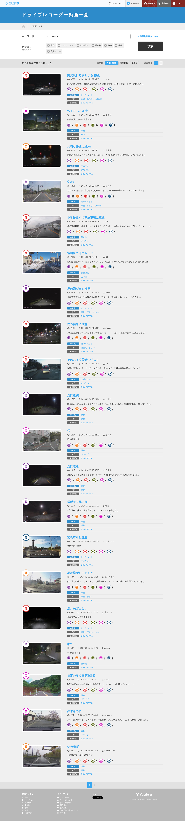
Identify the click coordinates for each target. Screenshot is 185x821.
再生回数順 (111, 63)
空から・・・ (76, 181)
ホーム (24, 26)
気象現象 (84, 45)
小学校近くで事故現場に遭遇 (86, 217)
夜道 (83, 99)
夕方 (83, 134)
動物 (110, 45)
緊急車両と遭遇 (77, 537)
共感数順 (124, 63)
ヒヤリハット (67, 45)
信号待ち (85, 170)
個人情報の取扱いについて (70, 810)
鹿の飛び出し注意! (79, 288)
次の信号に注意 (77, 324)
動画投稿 (149, 3)
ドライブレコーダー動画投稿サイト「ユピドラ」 (15, 3)
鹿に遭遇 (73, 466)
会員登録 (164, 3)
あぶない (90, 99)
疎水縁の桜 (74, 711)
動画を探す (133, 3)
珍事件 (99, 206)
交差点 (84, 348)
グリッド (161, 63)
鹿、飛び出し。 (77, 608)
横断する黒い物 (77, 501)
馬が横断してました (80, 572)
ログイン (178, 3)
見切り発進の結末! (79, 146)
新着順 (134, 63)
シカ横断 (73, 746)
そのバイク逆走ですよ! (82, 359)
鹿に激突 (73, 395)
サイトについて (116, 3)
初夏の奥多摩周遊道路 (81, 675)
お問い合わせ (65, 803)
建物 (120, 45)
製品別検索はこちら (149, 36)
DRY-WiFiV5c (87, 103)
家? (69, 644)
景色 (53, 45)
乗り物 (98, 45)
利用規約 (63, 805)
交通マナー (56, 51)
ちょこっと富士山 (79, 110)
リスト (156, 63)
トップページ (65, 797)
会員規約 (63, 808)
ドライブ (85, 454)
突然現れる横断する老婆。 (84, 75)
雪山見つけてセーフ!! (81, 253)
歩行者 (99, 99)
